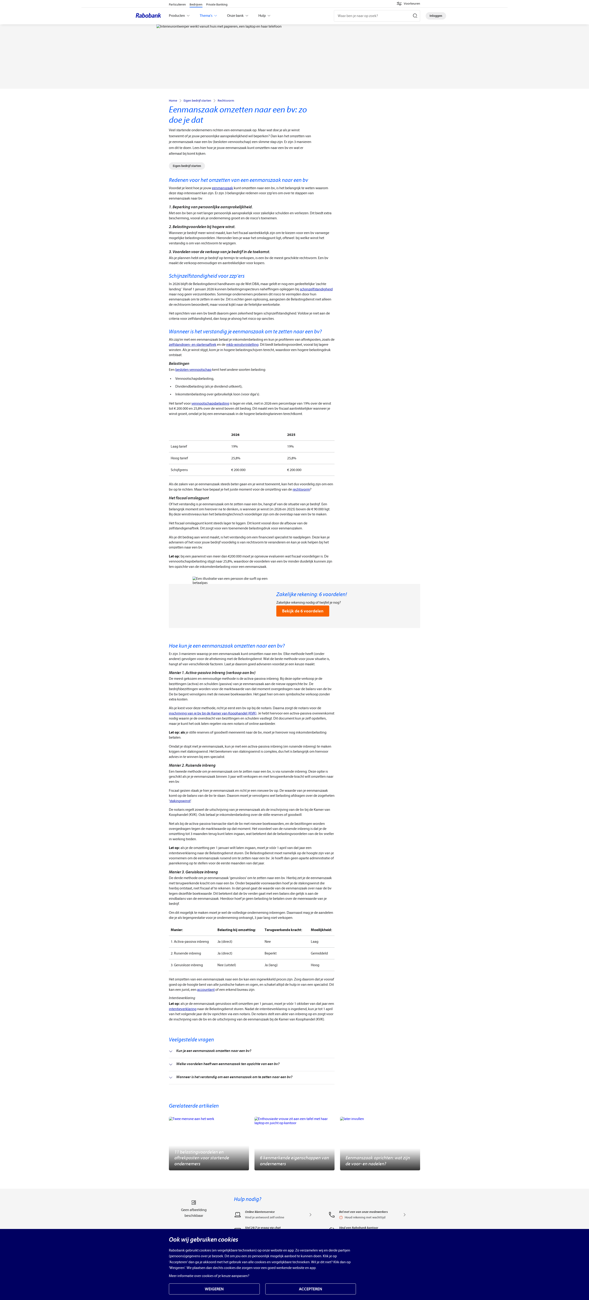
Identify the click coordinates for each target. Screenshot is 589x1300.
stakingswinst (180, 801)
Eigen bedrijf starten (197, 101)
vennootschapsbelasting (210, 403)
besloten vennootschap (193, 370)
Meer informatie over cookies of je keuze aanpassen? (209, 1276)
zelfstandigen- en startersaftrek (192, 345)
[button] (408, 3)
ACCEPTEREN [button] (310, 1289)
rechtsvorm (301, 489)
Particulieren (177, 4)
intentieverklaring (182, 1009)
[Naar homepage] (149, 15)
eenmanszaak (222, 188)
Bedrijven (196, 4)
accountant (206, 990)
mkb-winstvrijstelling (242, 345)
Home (173, 101)
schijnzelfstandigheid (316, 289)
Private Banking (217, 4)
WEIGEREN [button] (214, 1289)
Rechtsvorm (226, 101)
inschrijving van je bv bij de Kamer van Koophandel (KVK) (213, 713)
